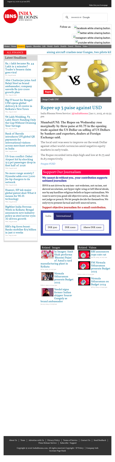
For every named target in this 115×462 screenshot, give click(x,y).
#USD (52, 164)
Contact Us (85, 440)
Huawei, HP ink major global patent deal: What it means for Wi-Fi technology (20, 194)
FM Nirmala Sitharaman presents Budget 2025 (100, 267)
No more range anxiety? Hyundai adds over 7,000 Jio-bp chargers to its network (20, 177)
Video (85, 46)
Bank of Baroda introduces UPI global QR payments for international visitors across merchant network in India (20, 141)
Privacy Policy (53, 440)
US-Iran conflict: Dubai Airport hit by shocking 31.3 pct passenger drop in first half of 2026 (20, 161)
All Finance (15, 52)
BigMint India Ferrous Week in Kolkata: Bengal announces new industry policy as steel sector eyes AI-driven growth (20, 213)
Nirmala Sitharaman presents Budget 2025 (63, 278)
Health (63, 46)
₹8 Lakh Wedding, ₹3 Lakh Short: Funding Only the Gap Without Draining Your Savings (20, 121)
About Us (13, 440)
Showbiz (37, 46)
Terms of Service (70, 440)
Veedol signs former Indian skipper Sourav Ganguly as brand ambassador (56, 295)
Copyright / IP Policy (74, 448)
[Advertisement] (21, 338)
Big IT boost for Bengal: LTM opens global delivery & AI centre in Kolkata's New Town (19, 104)
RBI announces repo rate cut (100, 253)
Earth (56, 46)
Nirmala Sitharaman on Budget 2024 (100, 281)
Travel (70, 46)
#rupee (45, 164)
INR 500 (52, 227)
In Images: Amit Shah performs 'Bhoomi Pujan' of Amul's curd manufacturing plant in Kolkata (57, 259)
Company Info (92, 448)
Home (7, 46)
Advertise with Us (36, 440)
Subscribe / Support (68, 443)
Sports (29, 46)
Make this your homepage (98, 5)
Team (23, 440)
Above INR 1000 (92, 227)
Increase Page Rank (57, 451)
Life (44, 46)
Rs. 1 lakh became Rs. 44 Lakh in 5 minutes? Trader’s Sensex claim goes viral (19, 68)
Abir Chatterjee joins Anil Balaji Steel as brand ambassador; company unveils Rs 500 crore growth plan (20, 86)
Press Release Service (47, 443)
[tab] (48, 216)
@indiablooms (80, 113)
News (13, 46)
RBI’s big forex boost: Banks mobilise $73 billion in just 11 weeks (20, 230)
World (49, 46)
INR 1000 (70, 227)
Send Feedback (100, 440)
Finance (21, 46)
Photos (78, 46)
